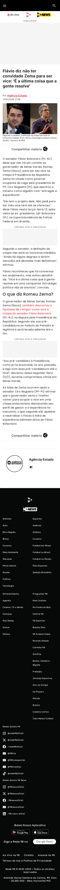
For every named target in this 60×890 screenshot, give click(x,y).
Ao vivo (14, 14)
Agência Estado (17, 95)
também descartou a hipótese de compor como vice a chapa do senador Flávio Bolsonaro (27, 309)
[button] (54, 5)
